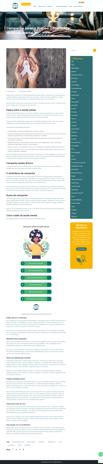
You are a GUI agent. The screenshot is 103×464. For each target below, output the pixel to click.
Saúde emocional (76, 179)
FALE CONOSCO (81, 249)
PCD (72, 149)
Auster (60, 441)
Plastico (73, 159)
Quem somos (41, 6)
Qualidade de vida (76, 166)
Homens (73, 122)
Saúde (19, 445)
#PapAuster (41, 441)
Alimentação (75, 68)
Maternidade (75, 129)
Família (73, 108)
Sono (72, 196)
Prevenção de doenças (78, 162)
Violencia (74, 216)
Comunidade (75, 85)
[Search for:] (83, 50)
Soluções (49, 6)
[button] (101, 454)
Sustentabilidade (76, 200)
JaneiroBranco (11, 445)
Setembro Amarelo (77, 193)
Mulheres (74, 132)
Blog (70, 6)
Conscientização (76, 88)
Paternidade (75, 146)
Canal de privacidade (61, 6)
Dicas (73, 98)
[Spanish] (83, 2)
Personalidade (75, 152)
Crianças (74, 92)
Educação (74, 105)
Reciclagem (74, 169)
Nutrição (73, 139)
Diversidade (75, 102)
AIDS (72, 65)
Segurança (74, 189)
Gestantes (74, 115)
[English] (80, 2)
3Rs (72, 61)
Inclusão (73, 125)
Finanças (74, 112)
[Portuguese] (81, 2)
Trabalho (74, 210)
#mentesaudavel (31, 441)
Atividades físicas (76, 75)
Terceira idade (75, 203)
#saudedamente (51, 441)
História (73, 119)
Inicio (34, 6)
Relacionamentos (76, 173)
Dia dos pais (75, 95)
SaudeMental (28, 445)
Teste (73, 206)
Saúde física (75, 183)
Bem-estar (74, 78)
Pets (72, 156)
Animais (73, 71)
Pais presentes (76, 142)
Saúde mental (75, 186)
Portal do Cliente (78, 6)
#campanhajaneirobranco (18, 441)
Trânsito (73, 213)
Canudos (74, 81)
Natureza (74, 135)
